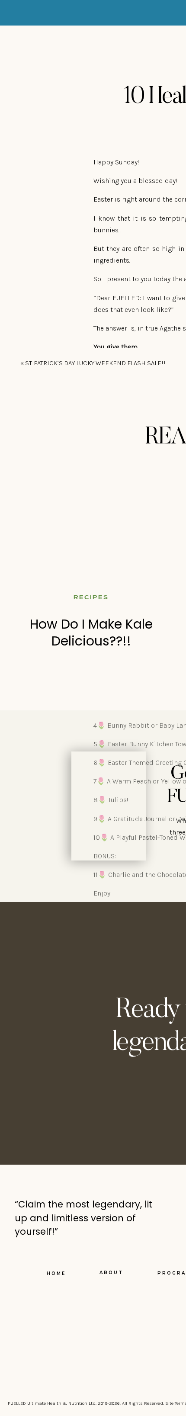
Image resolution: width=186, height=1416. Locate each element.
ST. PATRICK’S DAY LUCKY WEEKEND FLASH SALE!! (95, 363)
